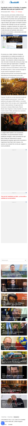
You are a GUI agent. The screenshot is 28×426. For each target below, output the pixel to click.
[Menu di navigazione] (2, 2)
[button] (2, 423)
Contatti (10, 424)
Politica (13, 11)
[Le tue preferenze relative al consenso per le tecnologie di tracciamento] (27, 319)
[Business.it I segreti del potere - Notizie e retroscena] (14, 2)
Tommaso (20, 11)
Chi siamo (3, 424)
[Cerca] (25, 2)
